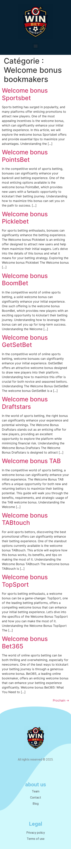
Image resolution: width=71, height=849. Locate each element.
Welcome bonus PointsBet (25, 155)
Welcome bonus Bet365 (25, 642)
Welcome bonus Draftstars (25, 402)
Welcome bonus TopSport (25, 580)
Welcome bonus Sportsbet (25, 94)
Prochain (61, 700)
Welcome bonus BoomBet (25, 279)
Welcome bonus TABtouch (25, 519)
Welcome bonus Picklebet (25, 217)
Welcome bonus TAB (31, 461)
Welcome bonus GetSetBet (25, 341)
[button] (35, 46)
